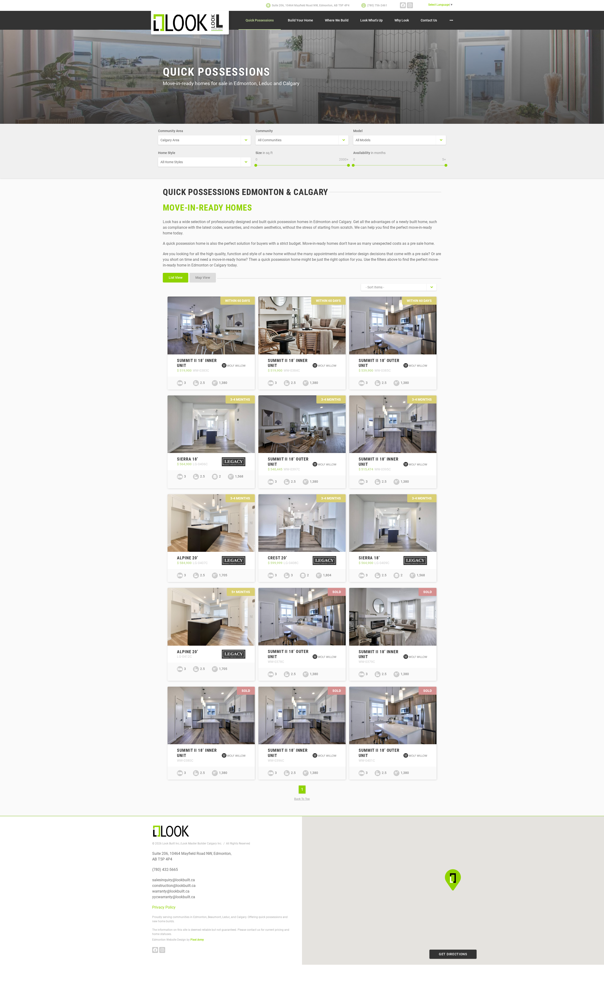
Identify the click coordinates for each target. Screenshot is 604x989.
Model (358, 131)
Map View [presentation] (202, 277)
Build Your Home (300, 20)
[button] (453, 880)
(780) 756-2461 (377, 5)
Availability (369, 153)
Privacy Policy (164, 907)
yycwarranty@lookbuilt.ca (173, 897)
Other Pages (451, 20)
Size (264, 153)
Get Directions (453, 954)
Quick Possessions (260, 20)
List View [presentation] (175, 277)
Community (264, 131)
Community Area (170, 131)
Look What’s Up (371, 20)
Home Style (166, 153)
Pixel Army (197, 939)
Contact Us (429, 20)
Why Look (401, 20)
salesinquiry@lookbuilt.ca (173, 880)
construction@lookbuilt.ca (174, 885)
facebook (403, 5)
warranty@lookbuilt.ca (170, 891)
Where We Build (336, 20)
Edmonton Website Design (169, 939)
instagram (410, 5)
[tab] (176, 278)
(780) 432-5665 (165, 869)
